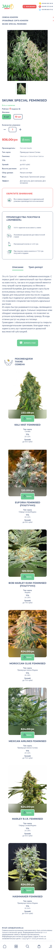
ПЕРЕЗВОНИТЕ (30, 6)
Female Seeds (26, 148)
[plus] (20, 129)
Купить (27, 140)
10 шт (18, 116)
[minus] (4, 129)
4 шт (6, 116)
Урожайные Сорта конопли (15, 21)
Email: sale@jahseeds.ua (12, 928)
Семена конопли (10, 17)
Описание (17, 267)
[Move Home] (5, 946)
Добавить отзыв (30, 343)
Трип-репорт (36, 267)
